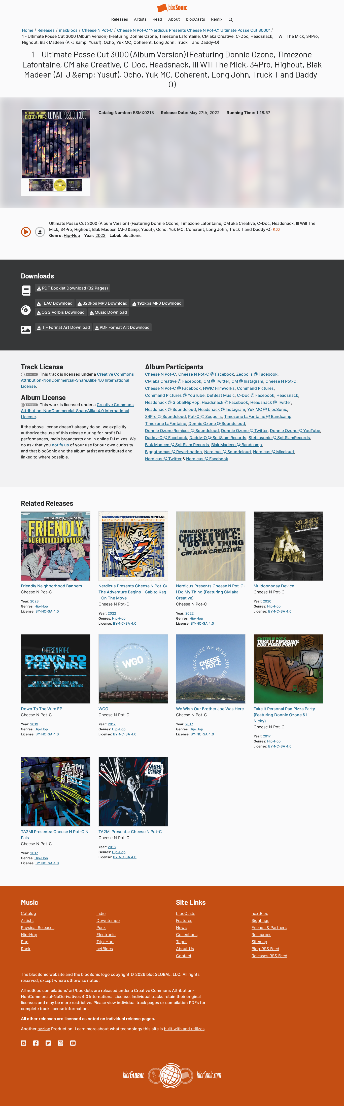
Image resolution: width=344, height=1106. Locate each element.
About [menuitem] (174, 19)
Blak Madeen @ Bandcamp (236, 444)
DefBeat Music (221, 395)
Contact (183, 955)
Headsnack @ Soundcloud (170, 409)
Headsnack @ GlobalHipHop (172, 402)
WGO (103, 708)
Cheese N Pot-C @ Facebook (206, 374)
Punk (101, 927)
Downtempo (108, 920)
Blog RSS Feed (265, 948)
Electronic (106, 934)
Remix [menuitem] (217, 19)
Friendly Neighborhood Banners (51, 585)
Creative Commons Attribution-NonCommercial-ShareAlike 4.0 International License (77, 380)
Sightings (260, 920)
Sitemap (259, 941)
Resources (261, 934)
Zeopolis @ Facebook (257, 374)
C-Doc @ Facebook (255, 395)
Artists (27, 920)
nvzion (44, 1028)
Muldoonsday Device (274, 585)
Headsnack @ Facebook (225, 402)
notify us (60, 444)
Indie (101, 913)
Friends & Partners (269, 927)
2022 (100, 235)
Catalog (28, 913)
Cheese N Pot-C (160, 374)
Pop (24, 941)
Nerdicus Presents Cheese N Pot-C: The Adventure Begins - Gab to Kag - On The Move (132, 591)
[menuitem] (231, 19)
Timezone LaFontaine (165, 423)
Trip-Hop (105, 941)
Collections (186, 934)
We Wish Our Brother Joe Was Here (210, 708)
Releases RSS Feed (269, 955)
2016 (112, 847)
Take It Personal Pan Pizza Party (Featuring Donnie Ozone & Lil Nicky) (284, 714)
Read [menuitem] (157, 19)
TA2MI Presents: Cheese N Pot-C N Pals (54, 834)
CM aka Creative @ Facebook (173, 381)
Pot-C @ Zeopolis (205, 416)
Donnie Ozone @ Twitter (244, 430)
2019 (34, 724)
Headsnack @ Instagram (221, 409)
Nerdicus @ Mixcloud (273, 451)
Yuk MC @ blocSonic (267, 409)
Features (184, 920)
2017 (112, 724)
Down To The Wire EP (41, 708)
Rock (25, 948)
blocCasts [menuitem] (195, 19)
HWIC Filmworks (219, 388)
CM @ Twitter (216, 381)
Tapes (181, 941)
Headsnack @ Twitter (270, 402)
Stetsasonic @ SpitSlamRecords (279, 437)
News (181, 927)
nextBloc (260, 913)
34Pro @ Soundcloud (165, 416)
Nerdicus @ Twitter (163, 458)
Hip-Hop (29, 934)
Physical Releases (37, 927)
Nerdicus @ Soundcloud (227, 451)
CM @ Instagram (247, 381)
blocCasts (185, 913)
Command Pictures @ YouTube (174, 395)
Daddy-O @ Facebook (166, 437)
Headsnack (287, 395)
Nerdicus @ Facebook (207, 458)
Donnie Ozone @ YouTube (295, 430)
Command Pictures (255, 388)
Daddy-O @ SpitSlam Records (217, 437)
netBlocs (104, 948)
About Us (185, 948)
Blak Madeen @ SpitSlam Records (177, 444)
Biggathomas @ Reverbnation (173, 451)
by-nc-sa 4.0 (47, 611)
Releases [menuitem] (119, 19)
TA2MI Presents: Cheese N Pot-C (130, 831)
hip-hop (72, 235)
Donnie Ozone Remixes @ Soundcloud (182, 430)
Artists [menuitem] (140, 19)
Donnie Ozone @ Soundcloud (216, 423)
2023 (34, 601)
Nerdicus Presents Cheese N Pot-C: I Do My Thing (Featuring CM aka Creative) (210, 591)
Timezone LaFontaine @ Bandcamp (257, 416)
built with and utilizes (184, 1028)
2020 (267, 601)
